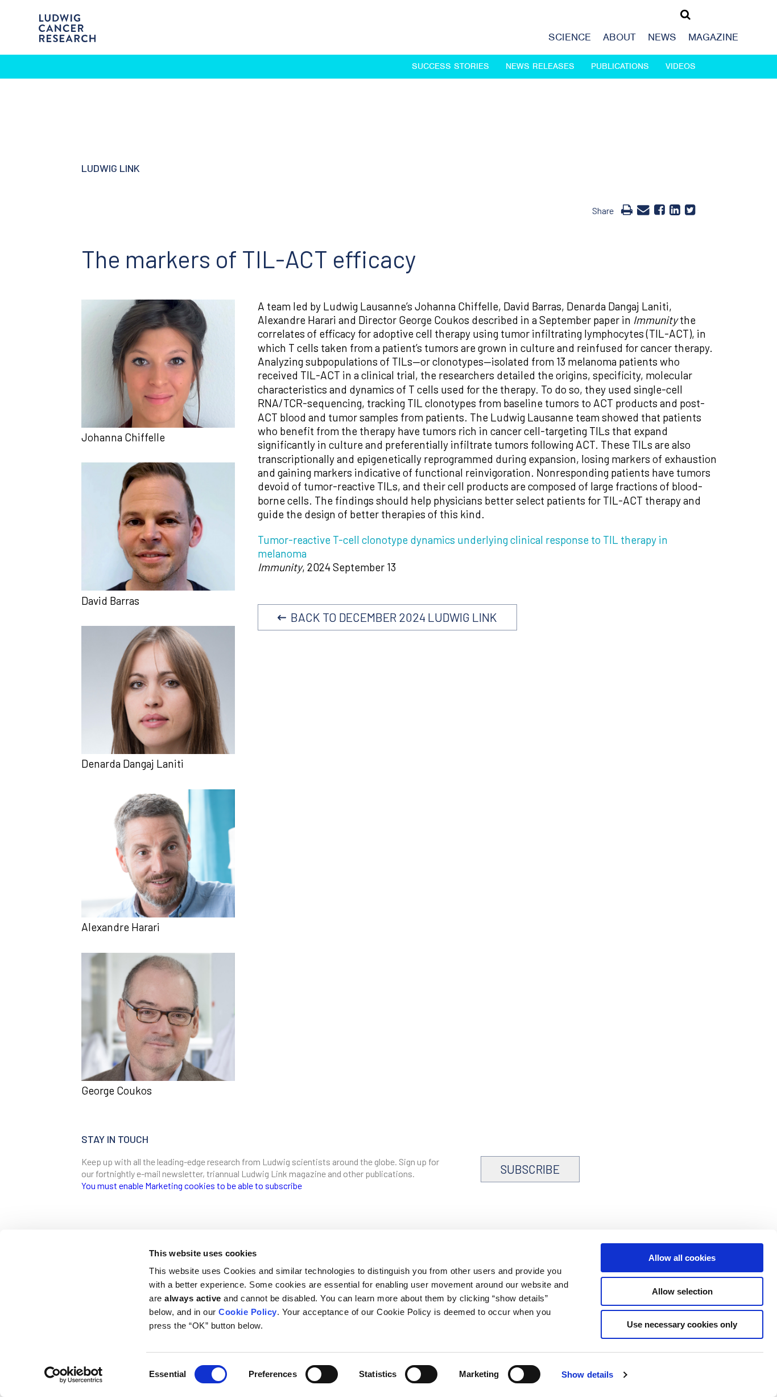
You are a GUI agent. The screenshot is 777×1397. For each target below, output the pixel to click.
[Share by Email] (643, 209)
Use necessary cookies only (682, 1324)
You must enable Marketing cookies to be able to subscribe (191, 1185)
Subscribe (530, 1169)
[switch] (321, 1374)
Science (569, 37)
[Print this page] (627, 209)
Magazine (713, 37)
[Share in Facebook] (659, 209)
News (662, 37)
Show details (587, 1374)
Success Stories (450, 66)
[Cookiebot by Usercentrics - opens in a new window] (73, 1374)
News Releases (540, 66)
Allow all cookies (682, 1258)
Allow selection (682, 1291)
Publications (620, 66)
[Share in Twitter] (690, 209)
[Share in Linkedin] (674, 209)
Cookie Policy (247, 1312)
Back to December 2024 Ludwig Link (391, 617)
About (619, 37)
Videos (681, 66)
